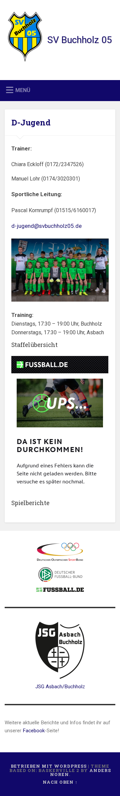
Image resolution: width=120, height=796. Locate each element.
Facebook (34, 731)
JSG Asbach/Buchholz (60, 687)
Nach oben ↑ (60, 782)
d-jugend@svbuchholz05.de (46, 226)
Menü (22, 90)
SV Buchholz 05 (79, 39)
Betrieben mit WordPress (49, 766)
